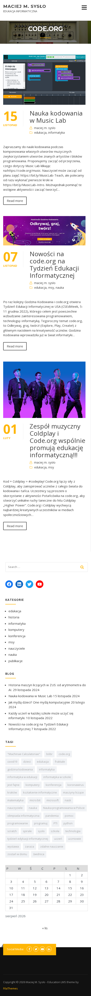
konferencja (16, 636)
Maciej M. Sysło (24, 6)
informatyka (56, 133)
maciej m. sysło (44, 128)
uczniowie (74, 839)
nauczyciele (16, 648)
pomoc (69, 816)
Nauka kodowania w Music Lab (56, 117)
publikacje (15, 661)
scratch (12, 831)
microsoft (53, 800)
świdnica (38, 854)
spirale (27, 831)
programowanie (17, 823)
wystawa (13, 846)
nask (68, 800)
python (68, 823)
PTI (55, 823)
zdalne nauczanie (51, 846)
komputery (16, 629)
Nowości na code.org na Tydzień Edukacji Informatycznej (54, 264)
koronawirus (76, 785)
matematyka (15, 800)
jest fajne (13, 785)
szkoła (55, 831)
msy (51, 288)
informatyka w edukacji (22, 777)
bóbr (49, 754)
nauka (60, 288)
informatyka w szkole (57, 777)
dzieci (27, 761)
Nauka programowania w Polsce (64, 808)
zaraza (29, 846)
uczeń (58, 839)
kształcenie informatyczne (40, 792)
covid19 (12, 761)
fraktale (60, 761)
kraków (12, 792)
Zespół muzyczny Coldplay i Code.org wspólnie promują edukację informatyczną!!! (57, 440)
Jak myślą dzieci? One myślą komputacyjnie (39, 702)
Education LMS (56, 982)
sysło (41, 831)
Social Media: (15, 949)
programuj (40, 823)
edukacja (40, 133)
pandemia (52, 816)
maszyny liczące (73, 792)
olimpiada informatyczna (23, 816)
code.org (64, 754)
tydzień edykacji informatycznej (27, 839)
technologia (72, 831)
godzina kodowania (20, 769)
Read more (15, 201)
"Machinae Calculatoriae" (23, 754)
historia (13, 617)
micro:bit (35, 800)
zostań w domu (17, 854)
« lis (45, 928)
